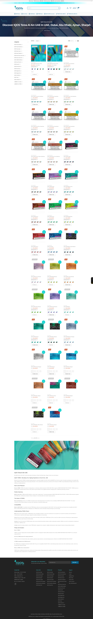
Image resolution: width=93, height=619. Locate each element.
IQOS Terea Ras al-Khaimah (51, 583)
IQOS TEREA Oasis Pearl (51, 395)
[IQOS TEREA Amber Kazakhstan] (54, 85)
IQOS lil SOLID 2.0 (61, 602)
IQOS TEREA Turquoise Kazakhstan (37, 96)
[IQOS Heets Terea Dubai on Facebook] (15, 584)
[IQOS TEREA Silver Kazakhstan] (71, 53)
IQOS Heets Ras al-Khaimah (40, 583)
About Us (70, 572)
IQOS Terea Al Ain (50, 585)
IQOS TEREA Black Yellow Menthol (37, 424)
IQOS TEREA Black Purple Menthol (69, 246)
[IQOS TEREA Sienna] (38, 236)
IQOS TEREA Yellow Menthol (36, 306)
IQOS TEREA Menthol (34, 336)
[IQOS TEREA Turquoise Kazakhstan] (38, 85)
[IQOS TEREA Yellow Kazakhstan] (71, 116)
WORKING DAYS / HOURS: (18, 579)
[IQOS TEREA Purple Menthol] (54, 296)
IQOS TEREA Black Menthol (52, 336)
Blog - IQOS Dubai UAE (73, 583)
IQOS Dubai (18, 13)
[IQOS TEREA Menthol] (38, 326)
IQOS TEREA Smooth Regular (36, 366)
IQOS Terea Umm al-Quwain (51, 581)
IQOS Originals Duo (61, 595)
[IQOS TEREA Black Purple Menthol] (71, 236)
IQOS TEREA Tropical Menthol (69, 276)
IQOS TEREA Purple (50, 186)
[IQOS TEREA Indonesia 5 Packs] (54, 53)
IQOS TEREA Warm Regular (36, 395)
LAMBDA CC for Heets (61, 604)
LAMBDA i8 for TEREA (61, 606)
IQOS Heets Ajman (39, 577)
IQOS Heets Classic (61, 577)
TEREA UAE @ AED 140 (73, 13)
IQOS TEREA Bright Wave (68, 216)
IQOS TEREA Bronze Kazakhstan (53, 126)
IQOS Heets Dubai (39, 572)
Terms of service (71, 581)
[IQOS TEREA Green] (54, 206)
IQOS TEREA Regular (51, 366)
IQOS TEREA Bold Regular (68, 395)
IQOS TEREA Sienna (34, 246)
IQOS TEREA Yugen (67, 156)
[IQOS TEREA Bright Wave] (71, 206)
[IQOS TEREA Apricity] (38, 176)
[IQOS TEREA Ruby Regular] (54, 414)
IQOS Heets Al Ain (39, 585)
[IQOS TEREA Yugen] (71, 146)
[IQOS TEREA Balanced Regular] (71, 326)
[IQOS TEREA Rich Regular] (71, 356)
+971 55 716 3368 (23, 572)
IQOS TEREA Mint (67, 306)
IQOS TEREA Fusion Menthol (36, 276)
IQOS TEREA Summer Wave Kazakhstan (38, 156)
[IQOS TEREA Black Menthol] (54, 326)
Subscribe (74, 562)
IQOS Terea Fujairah (50, 579)
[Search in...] (59, 8)
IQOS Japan (65, 245)
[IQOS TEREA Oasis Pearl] (54, 385)
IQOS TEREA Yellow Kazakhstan (69, 126)
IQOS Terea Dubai (50, 572)
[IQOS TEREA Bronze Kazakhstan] (54, 116)
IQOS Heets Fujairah (39, 579)
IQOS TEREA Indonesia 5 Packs (52, 63)
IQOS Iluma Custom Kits (62, 584)
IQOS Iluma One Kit (61, 591)
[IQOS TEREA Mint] (71, 296)
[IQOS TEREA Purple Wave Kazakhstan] (38, 116)
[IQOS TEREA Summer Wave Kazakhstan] (38, 146)
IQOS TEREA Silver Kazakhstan (69, 63)
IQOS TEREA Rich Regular (68, 366)
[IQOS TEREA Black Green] (71, 176)
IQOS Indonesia (33, 62)
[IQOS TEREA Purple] (54, 176)
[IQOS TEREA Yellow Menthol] (38, 296)
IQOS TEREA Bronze (34, 216)
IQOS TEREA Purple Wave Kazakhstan (37, 126)
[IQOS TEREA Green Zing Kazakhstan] (71, 85)
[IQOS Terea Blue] (54, 236)
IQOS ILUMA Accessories (50, 13)
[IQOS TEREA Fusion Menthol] (38, 266)
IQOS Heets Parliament (61, 579)
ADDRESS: (16, 577)
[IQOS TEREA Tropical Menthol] (71, 266)
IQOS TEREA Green (50, 216)
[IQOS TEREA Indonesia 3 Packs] (38, 53)
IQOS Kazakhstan (66, 62)
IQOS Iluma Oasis (61, 593)
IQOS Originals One (61, 597)
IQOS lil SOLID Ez (61, 599)
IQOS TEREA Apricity (34, 186)
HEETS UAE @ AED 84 (61, 13)
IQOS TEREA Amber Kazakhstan (52, 96)
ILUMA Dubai (32, 13)
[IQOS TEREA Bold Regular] (71, 385)
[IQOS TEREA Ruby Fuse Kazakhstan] (54, 146)
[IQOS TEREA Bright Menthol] (54, 266)
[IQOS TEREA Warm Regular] (38, 385)
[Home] (42, 30)
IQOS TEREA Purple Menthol (52, 306)
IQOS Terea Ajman (50, 577)
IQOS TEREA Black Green (68, 186)
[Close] (91, 1)
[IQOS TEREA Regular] (54, 356)
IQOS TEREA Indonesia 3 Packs (36, 63)
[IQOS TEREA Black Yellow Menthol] (38, 414)
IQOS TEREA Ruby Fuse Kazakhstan (53, 156)
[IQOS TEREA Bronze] (38, 206)
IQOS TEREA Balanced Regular (69, 336)
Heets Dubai (25, 13)
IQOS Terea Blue (50, 246)
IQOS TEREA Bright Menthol (52, 276)
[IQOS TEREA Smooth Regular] (38, 356)
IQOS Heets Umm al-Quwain (40, 581)
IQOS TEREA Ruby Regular (52, 424)
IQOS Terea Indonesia (61, 572)
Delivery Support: (17, 572)
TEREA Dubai (40, 13)
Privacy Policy (71, 579)
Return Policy (71, 577)
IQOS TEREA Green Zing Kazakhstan (70, 96)
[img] (33, 66)
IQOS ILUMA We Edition (62, 586)
